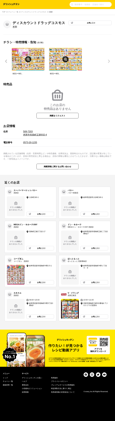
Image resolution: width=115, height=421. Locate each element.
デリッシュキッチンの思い (32, 378)
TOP (3, 12)
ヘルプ (24, 381)
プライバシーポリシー (59, 381)
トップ (5, 378)
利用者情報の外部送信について (63, 392)
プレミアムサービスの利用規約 (63, 385)
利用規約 (54, 378)
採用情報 (25, 392)
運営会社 (25, 385)
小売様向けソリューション (32, 388)
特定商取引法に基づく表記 (61, 388)
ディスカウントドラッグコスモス (33, 12)
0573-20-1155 (30, 142)
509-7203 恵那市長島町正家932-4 (35, 133)
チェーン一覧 (13, 12)
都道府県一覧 (8, 385)
